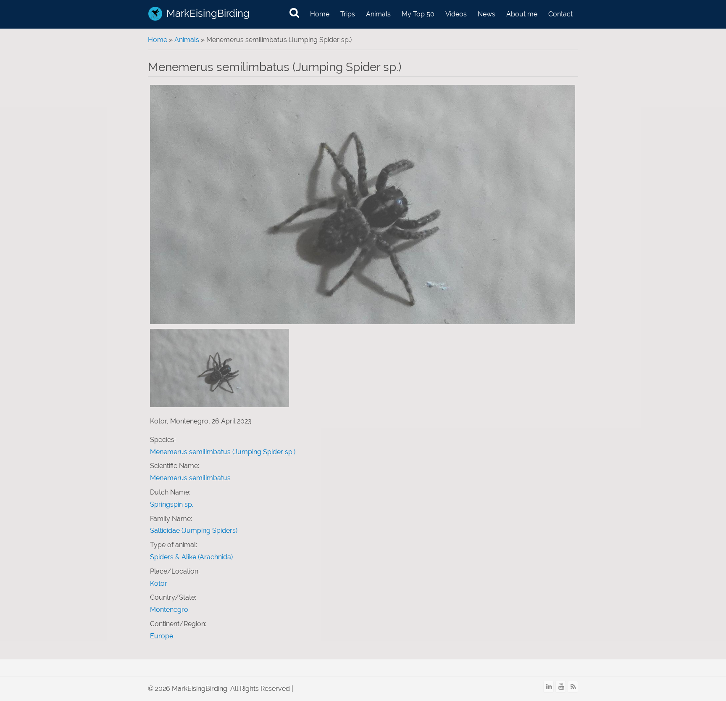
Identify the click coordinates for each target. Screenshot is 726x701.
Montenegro (169, 610)
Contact (560, 14)
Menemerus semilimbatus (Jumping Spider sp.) (222, 452)
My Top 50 (418, 14)
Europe (161, 636)
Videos (456, 14)
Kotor (158, 583)
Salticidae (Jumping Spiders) (193, 530)
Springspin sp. (171, 504)
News (486, 14)
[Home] (155, 13)
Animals (378, 14)
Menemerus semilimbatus (190, 478)
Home (319, 14)
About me (521, 14)
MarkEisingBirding (208, 13)
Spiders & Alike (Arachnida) (191, 557)
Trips (347, 14)
